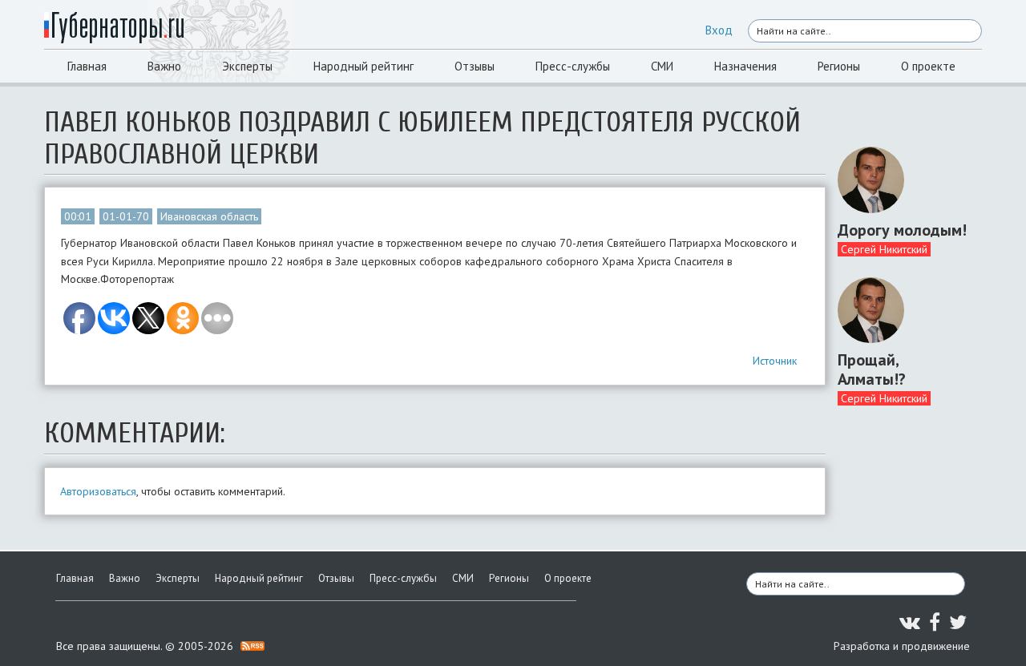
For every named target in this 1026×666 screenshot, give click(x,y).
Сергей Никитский (884, 249)
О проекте (928, 66)
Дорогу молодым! (902, 230)
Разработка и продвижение (902, 646)
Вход (719, 30)
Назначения (745, 66)
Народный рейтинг (363, 66)
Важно (164, 66)
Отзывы (474, 66)
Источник (775, 360)
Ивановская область (209, 216)
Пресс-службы (572, 66)
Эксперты (247, 66)
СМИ (662, 66)
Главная (87, 66)
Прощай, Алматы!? (872, 369)
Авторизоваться (98, 491)
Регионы (839, 66)
